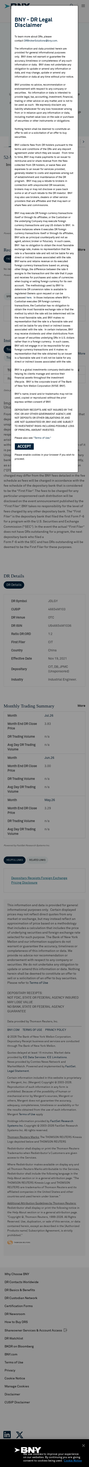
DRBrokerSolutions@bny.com (40, 40)
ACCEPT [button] (24, 446)
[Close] (84, 1446)
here (28, 297)
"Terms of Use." (42, 438)
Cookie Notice (73, 1460)
